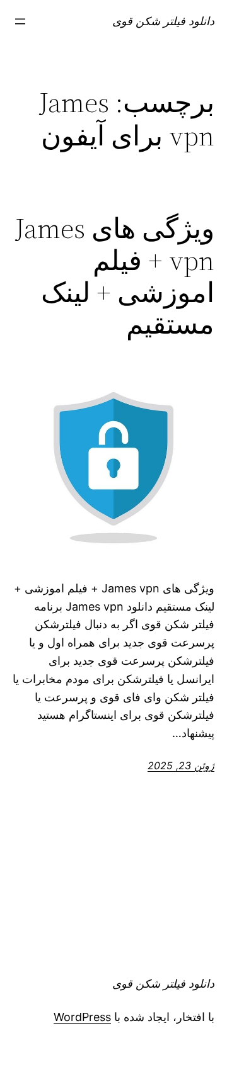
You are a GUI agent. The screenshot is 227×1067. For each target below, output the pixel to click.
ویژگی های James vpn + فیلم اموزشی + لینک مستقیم (114, 276)
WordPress (82, 1017)
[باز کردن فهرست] (20, 21)
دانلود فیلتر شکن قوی (163, 21)
